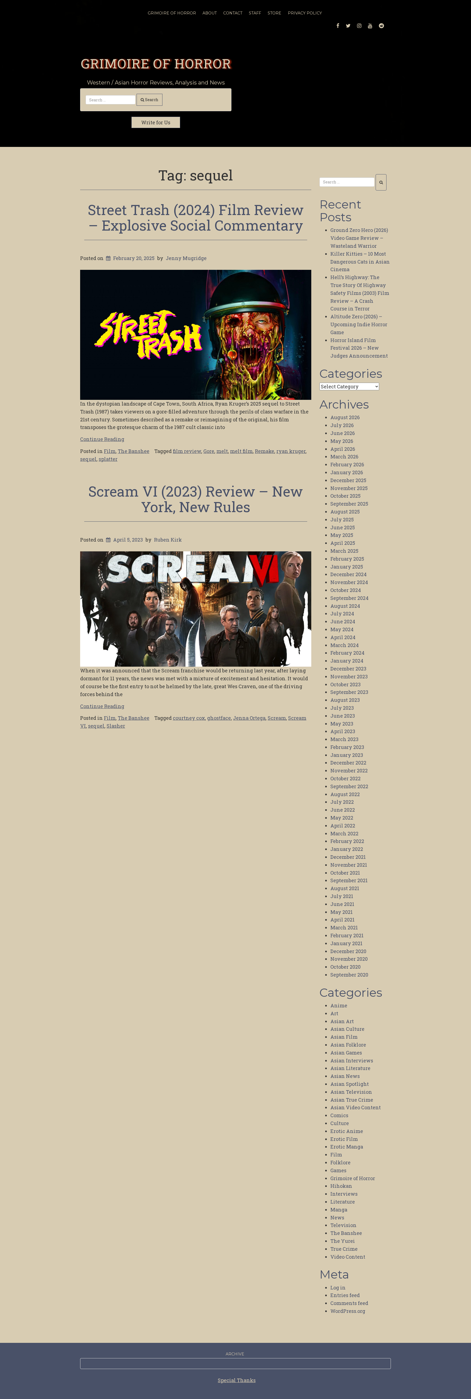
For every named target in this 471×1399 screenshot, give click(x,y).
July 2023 (342, 708)
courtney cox (189, 718)
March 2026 (344, 456)
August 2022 (345, 794)
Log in (338, 1287)
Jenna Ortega (249, 718)
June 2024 (342, 621)
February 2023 (347, 747)
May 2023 (341, 723)
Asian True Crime (351, 1099)
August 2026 (345, 417)
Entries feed (345, 1295)
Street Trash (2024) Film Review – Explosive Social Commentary (196, 217)
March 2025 (344, 551)
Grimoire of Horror (156, 63)
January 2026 (346, 472)
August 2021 (344, 888)
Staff (255, 13)
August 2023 (345, 700)
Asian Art (342, 1021)
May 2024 (342, 629)
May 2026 (341, 441)
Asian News (345, 1076)
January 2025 (346, 566)
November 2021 (348, 865)
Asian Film (344, 1037)
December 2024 (348, 574)
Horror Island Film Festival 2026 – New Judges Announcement (359, 348)
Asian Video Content (355, 1107)
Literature (342, 1201)
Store (274, 13)
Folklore (340, 1162)
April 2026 (342, 449)
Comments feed (349, 1303)
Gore (208, 451)
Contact (232, 13)
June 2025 (342, 527)
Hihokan (341, 1186)
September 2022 (349, 786)
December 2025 (348, 480)
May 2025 (341, 535)
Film (110, 451)
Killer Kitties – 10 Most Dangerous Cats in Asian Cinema (360, 261)
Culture (339, 1123)
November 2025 (349, 488)
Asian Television (351, 1092)
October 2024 (345, 590)
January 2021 (346, 943)
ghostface (219, 718)
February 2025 (347, 558)
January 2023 (346, 755)
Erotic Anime (346, 1131)
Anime (338, 1005)
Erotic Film (344, 1139)
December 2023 (348, 668)
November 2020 (349, 959)
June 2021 (342, 904)
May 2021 (341, 912)
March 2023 (344, 739)
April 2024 (342, 637)
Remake (264, 451)
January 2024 (346, 660)
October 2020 (345, 966)
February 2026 (347, 464)
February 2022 (347, 841)
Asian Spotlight (349, 1084)
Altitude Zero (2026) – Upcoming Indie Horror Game (358, 324)
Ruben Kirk (168, 539)
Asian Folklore (348, 1044)
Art (334, 1013)
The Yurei (342, 1241)
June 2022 (342, 809)
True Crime (344, 1249)
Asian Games (346, 1052)
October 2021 (345, 872)
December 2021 (348, 857)
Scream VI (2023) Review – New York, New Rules (195, 499)
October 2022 (345, 778)
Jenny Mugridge (186, 258)
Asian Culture (347, 1029)
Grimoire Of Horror (172, 13)
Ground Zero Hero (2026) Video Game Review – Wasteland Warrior (359, 238)
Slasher (116, 726)
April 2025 (342, 543)
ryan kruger (291, 451)
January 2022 (346, 849)
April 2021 (342, 919)
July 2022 (342, 802)
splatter (108, 459)
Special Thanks (237, 1380)
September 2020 (349, 974)
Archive (235, 1354)
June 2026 (342, 433)
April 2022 (342, 825)
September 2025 (349, 503)
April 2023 (342, 731)
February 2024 (347, 652)
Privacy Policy (305, 13)
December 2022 (348, 762)
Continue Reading (102, 439)
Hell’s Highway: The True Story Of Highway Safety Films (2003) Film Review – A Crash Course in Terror (359, 293)
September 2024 (349, 598)
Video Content (347, 1256)
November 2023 (349, 676)
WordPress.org (347, 1311)
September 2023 (349, 692)
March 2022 (344, 833)
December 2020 (348, 951)
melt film (241, 451)
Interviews (344, 1193)
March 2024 (344, 645)
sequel (88, 459)
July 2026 (342, 425)
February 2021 (347, 935)
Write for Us (155, 122)
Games (338, 1170)
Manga (338, 1209)
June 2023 (342, 715)
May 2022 (341, 817)
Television (343, 1225)
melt (222, 451)
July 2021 (341, 896)
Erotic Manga (346, 1146)
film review (187, 451)
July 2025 (342, 519)
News (337, 1217)
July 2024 (342, 613)
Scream (277, 718)
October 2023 (345, 684)
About (210, 13)
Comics (339, 1115)
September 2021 (349, 880)
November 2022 (349, 770)
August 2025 (345, 511)
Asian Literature (350, 1068)
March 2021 (344, 927)
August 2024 (345, 606)
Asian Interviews (351, 1060)
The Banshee (133, 451)
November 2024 (349, 582)
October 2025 (345, 495)
